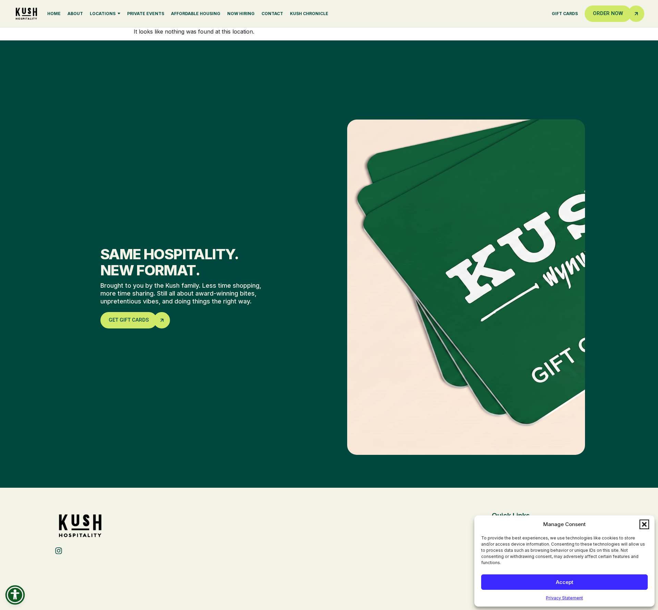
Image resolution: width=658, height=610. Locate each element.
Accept (564, 582)
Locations (102, 13)
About (75, 13)
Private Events (145, 13)
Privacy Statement (564, 597)
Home (54, 13)
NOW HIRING (241, 13)
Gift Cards (565, 13)
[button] (644, 524)
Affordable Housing (195, 13)
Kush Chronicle (309, 13)
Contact (272, 13)
